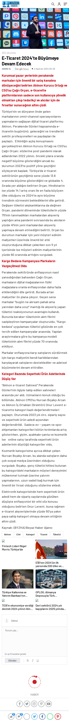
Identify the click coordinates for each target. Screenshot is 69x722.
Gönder (12, 660)
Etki (18, 534)
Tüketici (57, 534)
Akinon (7, 534)
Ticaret (43, 534)
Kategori (30, 534)
